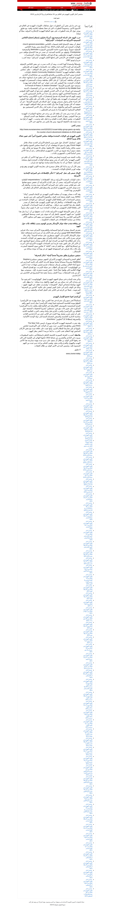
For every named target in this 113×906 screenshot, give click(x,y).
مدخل (85, 7)
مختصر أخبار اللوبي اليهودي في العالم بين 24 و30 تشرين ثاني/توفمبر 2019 (87, 82)
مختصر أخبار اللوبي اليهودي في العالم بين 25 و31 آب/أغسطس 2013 (87, 855)
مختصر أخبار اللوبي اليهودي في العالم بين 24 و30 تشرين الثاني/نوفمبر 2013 (87, 741)
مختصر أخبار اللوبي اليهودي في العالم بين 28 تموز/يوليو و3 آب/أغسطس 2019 (87, 100)
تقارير (57, 9)
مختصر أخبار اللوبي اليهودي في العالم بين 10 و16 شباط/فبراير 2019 (87, 188)
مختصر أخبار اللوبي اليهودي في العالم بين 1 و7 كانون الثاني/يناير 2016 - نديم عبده (87, 308)
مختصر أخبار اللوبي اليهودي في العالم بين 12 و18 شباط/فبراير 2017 (87, 245)
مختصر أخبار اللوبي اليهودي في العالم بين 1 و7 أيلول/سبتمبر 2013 (87, 846)
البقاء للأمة (30, 7)
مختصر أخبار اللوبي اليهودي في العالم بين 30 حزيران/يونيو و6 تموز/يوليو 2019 (87, 109)
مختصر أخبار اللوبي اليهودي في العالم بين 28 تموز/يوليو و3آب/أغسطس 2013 (87, 892)
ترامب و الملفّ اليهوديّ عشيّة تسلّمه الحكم (88, 291)
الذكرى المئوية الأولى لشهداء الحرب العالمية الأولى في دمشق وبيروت (88, 444)
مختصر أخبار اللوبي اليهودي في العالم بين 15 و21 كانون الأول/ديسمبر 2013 (87, 705)
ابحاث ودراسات (45, 9)
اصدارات (39, 9)
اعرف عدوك (52, 9)
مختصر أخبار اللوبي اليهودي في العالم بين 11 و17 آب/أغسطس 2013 (87, 874)
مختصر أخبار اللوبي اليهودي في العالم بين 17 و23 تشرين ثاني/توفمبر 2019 (87, 91)
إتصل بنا (76, 9)
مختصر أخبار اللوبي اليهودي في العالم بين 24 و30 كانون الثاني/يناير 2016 (87, 545)
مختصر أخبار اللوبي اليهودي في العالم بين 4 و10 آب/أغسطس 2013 (87, 883)
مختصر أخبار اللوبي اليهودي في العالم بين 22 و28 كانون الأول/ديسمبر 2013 (87, 695)
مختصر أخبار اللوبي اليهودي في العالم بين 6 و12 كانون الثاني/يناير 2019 (87, 142)
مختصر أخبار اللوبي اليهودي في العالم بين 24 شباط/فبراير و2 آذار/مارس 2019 (87, 170)
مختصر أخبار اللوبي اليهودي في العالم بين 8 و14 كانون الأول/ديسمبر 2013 (87, 714)
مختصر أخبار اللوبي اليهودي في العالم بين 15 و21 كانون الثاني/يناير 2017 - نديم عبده (87, 284)
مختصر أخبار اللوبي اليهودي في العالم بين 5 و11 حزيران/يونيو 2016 (87, 398)
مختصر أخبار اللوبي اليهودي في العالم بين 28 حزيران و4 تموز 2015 (87, 648)
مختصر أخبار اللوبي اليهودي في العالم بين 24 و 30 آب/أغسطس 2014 (87, 673)
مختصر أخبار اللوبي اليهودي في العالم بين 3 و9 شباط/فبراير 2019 (87, 198)
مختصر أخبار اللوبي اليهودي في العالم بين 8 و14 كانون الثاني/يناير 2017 (87, 299)
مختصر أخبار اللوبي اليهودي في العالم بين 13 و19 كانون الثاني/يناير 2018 (87, 216)
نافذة (62, 7)
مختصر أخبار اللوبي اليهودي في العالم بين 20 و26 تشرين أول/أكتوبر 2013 (87, 780)
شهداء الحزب (48, 7)
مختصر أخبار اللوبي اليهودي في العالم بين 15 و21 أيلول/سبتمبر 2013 (87, 828)
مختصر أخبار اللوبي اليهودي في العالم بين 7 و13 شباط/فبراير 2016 (87, 525)
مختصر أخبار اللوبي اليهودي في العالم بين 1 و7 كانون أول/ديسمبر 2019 (87, 73)
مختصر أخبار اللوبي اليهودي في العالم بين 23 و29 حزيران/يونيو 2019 (87, 119)
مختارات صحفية (63, 9)
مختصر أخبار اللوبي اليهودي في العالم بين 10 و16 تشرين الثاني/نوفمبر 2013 (87, 760)
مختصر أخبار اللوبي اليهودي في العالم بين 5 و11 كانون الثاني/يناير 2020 (87, 34)
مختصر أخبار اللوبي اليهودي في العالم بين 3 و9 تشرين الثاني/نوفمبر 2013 (87, 732)
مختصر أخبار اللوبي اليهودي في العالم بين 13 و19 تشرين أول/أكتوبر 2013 (87, 789)
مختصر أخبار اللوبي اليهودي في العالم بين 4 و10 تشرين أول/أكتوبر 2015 (87, 569)
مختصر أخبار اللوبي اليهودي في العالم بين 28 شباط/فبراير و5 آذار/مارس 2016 (87, 506)
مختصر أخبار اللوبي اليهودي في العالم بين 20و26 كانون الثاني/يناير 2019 (87, 207)
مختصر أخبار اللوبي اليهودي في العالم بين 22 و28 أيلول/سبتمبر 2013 (87, 818)
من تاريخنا (73, 7)
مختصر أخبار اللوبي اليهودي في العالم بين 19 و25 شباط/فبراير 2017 (87, 236)
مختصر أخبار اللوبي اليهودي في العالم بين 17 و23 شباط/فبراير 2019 (87, 179)
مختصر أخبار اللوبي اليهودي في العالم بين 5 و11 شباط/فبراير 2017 (87, 255)
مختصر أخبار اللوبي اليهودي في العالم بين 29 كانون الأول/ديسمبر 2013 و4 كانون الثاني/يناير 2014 (87, 684)
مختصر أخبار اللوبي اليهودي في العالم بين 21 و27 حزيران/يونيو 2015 (87, 657)
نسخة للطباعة (52, 21)
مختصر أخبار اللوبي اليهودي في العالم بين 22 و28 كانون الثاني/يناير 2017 (87, 275)
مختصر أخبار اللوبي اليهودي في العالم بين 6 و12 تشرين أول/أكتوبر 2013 (87, 798)
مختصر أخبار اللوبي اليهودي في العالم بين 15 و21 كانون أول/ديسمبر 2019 (87, 54)
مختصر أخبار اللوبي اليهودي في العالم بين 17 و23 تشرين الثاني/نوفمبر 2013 (87, 750)
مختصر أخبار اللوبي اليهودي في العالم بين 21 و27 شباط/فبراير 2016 (87, 497)
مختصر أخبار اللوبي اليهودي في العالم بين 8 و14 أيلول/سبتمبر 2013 (87, 837)
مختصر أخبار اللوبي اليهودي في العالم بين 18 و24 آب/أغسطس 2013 (87, 864)
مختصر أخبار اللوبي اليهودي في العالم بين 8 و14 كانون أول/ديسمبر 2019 (87, 63)
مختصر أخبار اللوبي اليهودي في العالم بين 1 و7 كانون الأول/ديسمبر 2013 (87, 723)
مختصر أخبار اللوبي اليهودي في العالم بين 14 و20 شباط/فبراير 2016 (87, 515)
